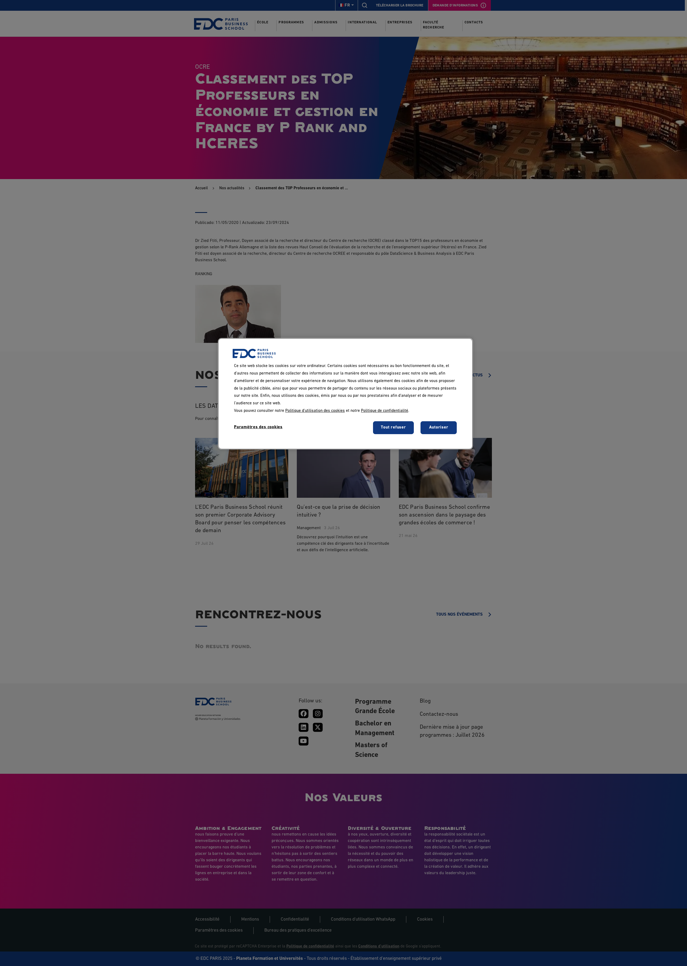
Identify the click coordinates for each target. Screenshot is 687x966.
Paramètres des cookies (258, 427)
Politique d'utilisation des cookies (315, 411)
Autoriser (438, 428)
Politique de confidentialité (384, 411)
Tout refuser (393, 428)
